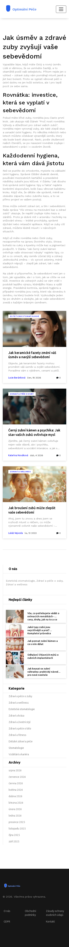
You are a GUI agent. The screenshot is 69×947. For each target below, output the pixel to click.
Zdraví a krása (16, 715)
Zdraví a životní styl (20, 722)
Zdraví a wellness (20, 472)
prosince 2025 (17, 822)
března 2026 (16, 802)
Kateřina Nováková (18, 455)
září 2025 (14, 841)
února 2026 (15, 809)
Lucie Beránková (16, 377)
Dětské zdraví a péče (21, 741)
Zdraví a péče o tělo (20, 728)
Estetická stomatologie (24, 316)
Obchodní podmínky (30, 913)
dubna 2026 (15, 796)
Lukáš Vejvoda (15, 533)
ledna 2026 (15, 815)
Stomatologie (16, 747)
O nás (7, 911)
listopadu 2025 (17, 828)
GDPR (7, 921)
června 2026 (16, 783)
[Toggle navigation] (61, 9)
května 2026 (16, 789)
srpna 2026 (15, 770)
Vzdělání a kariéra (19, 754)
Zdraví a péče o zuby (22, 394)
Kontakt (50, 921)
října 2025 (14, 835)
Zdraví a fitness (17, 735)
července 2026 (17, 776)
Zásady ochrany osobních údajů (55, 913)
